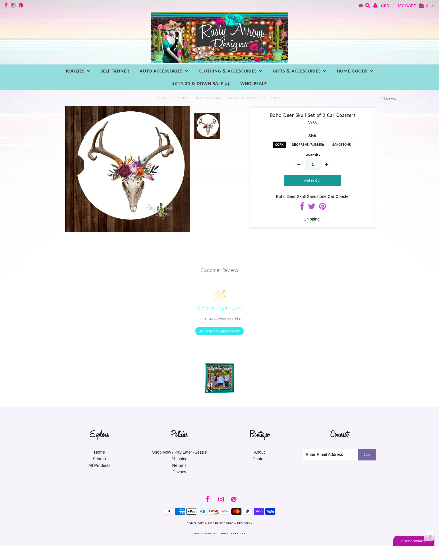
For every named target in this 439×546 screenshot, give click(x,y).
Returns (179, 465)
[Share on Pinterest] (322, 208)
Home (162, 98)
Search (99, 459)
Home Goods (352, 71)
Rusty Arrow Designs (232, 523)
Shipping (312, 219)
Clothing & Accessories (228, 71)
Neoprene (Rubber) (308, 144)
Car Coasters (179, 98)
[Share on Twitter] (312, 208)
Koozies (75, 71)
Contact (259, 459)
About (259, 452)
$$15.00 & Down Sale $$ (201, 83)
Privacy (179, 472)
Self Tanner (115, 71)
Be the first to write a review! (219, 331)
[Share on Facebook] (302, 208)
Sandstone (341, 144)
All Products (99, 465)
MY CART (413, 5)
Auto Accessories (161, 71)
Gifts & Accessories (297, 71)
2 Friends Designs (231, 533)
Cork (279, 144)
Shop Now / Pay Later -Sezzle (179, 452)
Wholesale (253, 83)
